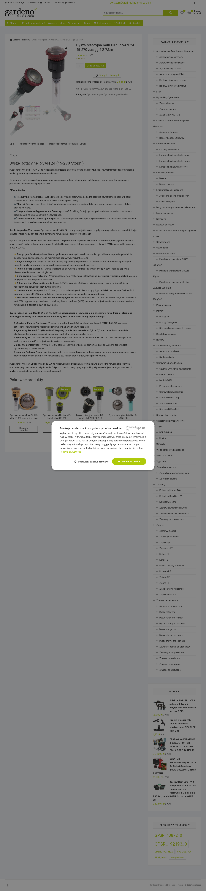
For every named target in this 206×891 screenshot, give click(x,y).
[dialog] (103, 445)
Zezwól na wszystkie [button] (129, 461)
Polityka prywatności (70, 451)
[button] (92, 461)
